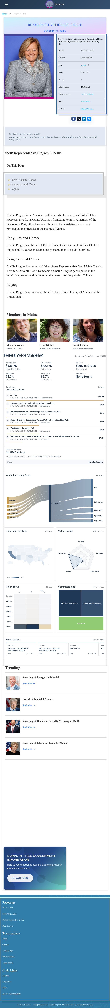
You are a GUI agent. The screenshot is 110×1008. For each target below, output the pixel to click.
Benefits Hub (7, 907)
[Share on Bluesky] (89, 119)
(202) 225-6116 (87, 94)
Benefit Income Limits (11, 993)
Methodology (7, 950)
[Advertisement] (56, 783)
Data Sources (7, 925)
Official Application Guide (13, 919)
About (4, 938)
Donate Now (20, 878)
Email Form (85, 101)
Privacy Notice (8, 956)
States (4, 987)
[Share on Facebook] (73, 119)
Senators (5, 975)
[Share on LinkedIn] (84, 119)
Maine (4, 13)
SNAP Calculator (9, 913)
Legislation (6, 981)
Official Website (87, 108)
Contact (5, 944)
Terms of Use (7, 962)
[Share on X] (79, 119)
